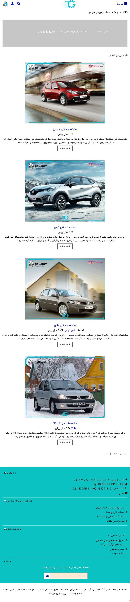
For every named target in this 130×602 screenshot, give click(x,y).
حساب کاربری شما (115, 512)
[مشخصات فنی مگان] (65, 289)
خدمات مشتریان (11, 529)
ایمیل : (120, 493)
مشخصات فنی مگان (65, 326)
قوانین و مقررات (116, 536)
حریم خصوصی (117, 549)
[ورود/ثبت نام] (12, 4)
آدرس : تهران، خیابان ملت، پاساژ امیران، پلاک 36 (99, 480)
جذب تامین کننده (115, 521)
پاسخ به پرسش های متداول (110, 540)
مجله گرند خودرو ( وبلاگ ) (110, 517)
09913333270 (46, 32)
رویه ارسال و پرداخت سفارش (109, 508)
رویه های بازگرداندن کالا (112, 545)
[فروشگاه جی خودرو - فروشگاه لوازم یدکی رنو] (69, 4)
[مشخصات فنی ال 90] (65, 387)
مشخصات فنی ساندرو (65, 129)
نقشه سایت (118, 554)
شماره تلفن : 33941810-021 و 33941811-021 (98, 489)
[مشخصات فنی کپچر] (65, 191)
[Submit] (47, 576)
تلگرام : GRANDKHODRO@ (109, 484)
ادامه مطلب (65, 148)
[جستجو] (18, 4)
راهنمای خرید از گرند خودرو (17, 501)
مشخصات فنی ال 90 (65, 424)
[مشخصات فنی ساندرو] (65, 93)
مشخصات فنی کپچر (65, 228)
